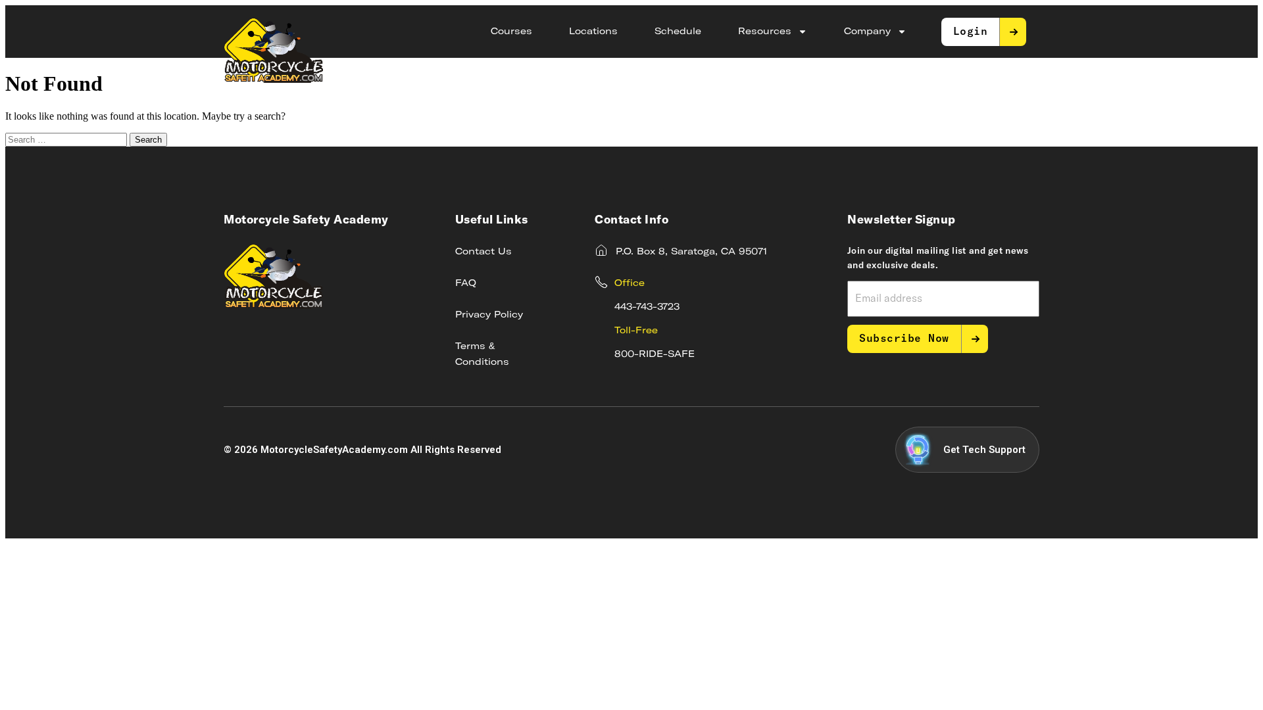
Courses (511, 31)
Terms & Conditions (482, 354)
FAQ (465, 283)
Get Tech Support (984, 450)
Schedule (678, 31)
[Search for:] (67, 139)
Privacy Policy (489, 315)
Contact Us (483, 251)
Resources (764, 31)
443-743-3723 (647, 307)
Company (867, 31)
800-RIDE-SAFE (654, 354)
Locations (593, 31)
